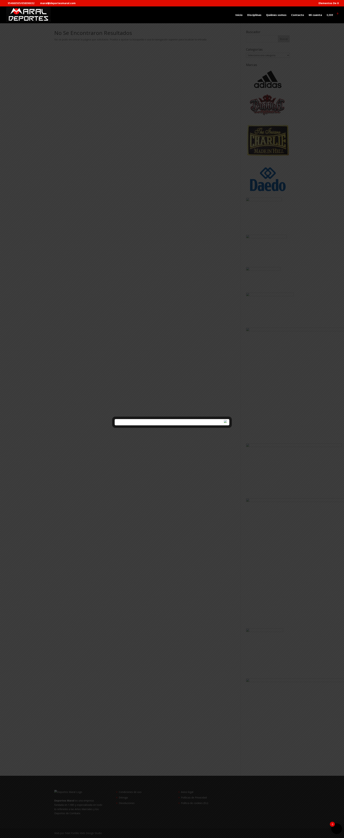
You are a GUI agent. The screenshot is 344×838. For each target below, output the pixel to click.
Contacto (297, 15)
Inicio (239, 15)
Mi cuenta (315, 15)
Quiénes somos (276, 15)
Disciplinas (254, 15)
